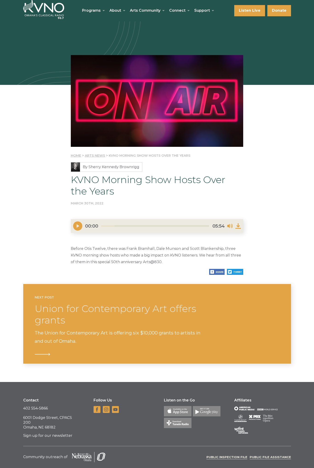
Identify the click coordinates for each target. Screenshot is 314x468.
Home (76, 155)
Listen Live (249, 10)
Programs (91, 10)
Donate (279, 10)
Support (202, 10)
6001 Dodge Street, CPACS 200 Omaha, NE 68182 (47, 422)
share (219, 271)
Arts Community (145, 10)
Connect (177, 10)
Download (238, 226)
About (115, 10)
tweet (237, 271)
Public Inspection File (226, 457)
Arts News (95, 155)
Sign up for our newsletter (47, 435)
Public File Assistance (270, 457)
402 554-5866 (35, 408)
